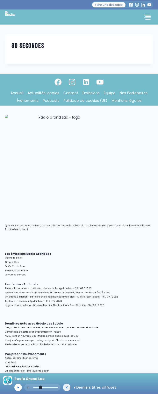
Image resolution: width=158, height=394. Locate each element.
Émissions (91, 93)
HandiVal (10, 362)
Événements (27, 100)
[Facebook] (58, 82)
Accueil (16, 93)
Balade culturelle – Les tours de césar (27, 370)
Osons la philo (13, 257)
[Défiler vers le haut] (150, 355)
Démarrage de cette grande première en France (33, 331)
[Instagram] (72, 82)
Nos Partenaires (134, 93)
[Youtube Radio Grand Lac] (149, 5)
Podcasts (51, 100)
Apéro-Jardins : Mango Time (21, 358)
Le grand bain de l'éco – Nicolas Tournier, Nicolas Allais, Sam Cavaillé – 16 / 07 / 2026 (54, 305)
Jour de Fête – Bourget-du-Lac (22, 366)
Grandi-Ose (12, 262)
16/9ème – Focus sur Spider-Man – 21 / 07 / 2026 (33, 301)
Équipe (109, 93)
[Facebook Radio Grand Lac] (131, 5)
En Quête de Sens (15, 266)
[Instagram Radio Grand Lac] (137, 5)
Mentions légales (127, 100)
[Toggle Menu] (147, 17)
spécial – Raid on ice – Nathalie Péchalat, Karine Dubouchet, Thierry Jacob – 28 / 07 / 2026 (57, 292)
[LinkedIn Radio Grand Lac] (143, 5)
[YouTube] (100, 82)
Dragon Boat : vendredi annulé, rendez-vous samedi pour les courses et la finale (51, 327)
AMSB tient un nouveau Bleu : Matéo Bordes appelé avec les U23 (41, 336)
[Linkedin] (86, 82)
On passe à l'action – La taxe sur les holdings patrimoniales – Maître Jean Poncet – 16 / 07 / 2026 (61, 296)
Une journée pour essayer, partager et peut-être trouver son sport (42, 340)
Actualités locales (43, 93)
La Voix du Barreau (15, 274)
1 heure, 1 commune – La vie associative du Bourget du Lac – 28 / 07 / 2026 (48, 288)
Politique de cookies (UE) (85, 100)
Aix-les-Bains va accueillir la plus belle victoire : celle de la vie (41, 344)
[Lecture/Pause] (18, 387)
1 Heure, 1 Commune (16, 270)
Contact (70, 93)
